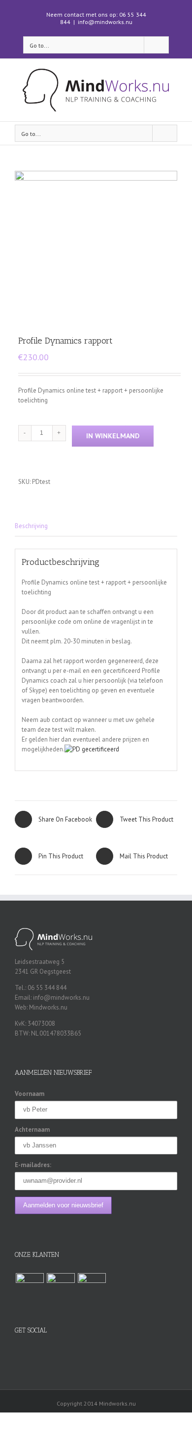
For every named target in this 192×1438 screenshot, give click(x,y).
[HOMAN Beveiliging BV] (29, 1287)
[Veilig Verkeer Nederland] (91, 1287)
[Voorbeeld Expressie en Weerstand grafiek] (96, 243)
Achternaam (32, 1129)
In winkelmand (112, 435)
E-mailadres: (33, 1165)
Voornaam (29, 1094)
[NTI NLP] (60, 1287)
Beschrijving (31, 526)
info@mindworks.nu (105, 22)
